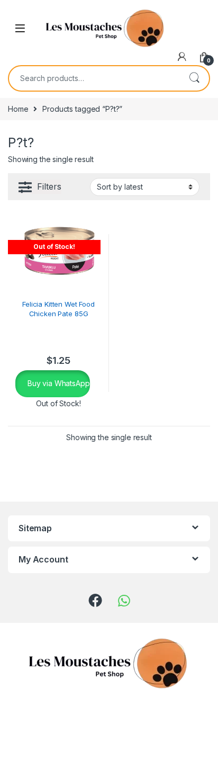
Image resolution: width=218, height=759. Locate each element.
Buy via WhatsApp (57, 383)
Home (18, 108)
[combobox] (94, 78)
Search (194, 78)
